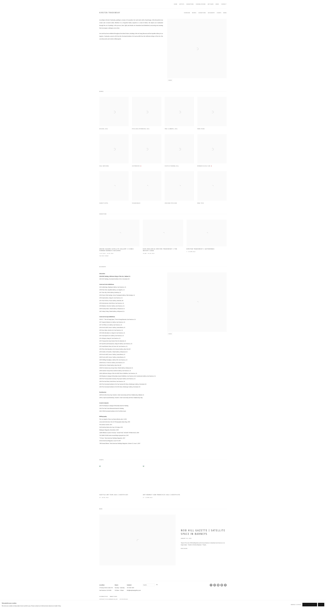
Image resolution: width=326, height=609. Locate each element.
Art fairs (211, 4)
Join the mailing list (218, 585)
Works (194, 12)
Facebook (211, 585)
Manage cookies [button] (113, 596)
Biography (211, 12)
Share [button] (170, 80)
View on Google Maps (225, 585)
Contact (223, 4)
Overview (187, 12)
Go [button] (157, 584)
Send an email (221, 585)
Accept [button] (321, 604)
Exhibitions (190, 4)
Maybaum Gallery (111, 4)
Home (175, 4)
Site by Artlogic (124, 599)
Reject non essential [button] (310, 604)
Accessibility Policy (103, 596)
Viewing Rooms (201, 4)
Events (219, 12)
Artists (181, 4)
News (217, 4)
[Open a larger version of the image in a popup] (114, 111)
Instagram (214, 585)
